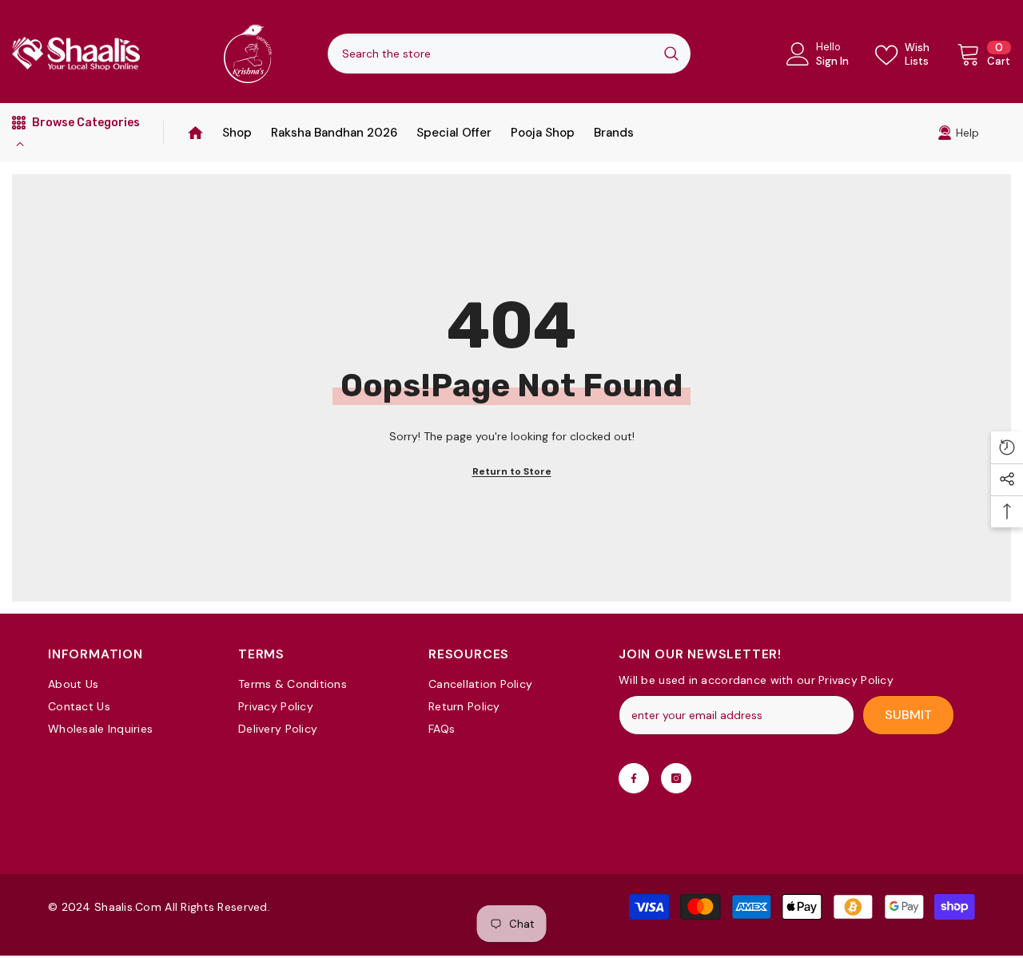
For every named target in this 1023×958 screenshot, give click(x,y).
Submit (908, 714)
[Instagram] (676, 778)
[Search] (509, 54)
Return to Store (511, 471)
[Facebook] (634, 778)
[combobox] (490, 54)
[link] (958, 132)
